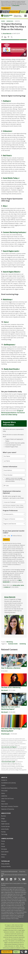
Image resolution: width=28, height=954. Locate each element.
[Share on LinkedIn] (5, 37)
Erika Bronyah (5, 734)
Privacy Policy (22, 871)
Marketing (10, 642)
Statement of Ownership (7, 809)
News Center (4, 804)
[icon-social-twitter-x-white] (19, 879)
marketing (23, 644)
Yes (5, 535)
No (9, 535)
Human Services (5, 826)
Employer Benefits (6, 866)
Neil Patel (6, 155)
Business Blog (10, 21)
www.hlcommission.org (7, 761)
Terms (2, 873)
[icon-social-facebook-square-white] (2, 879)
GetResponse (9, 344)
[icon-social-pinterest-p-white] (15, 879)
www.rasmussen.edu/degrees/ (9, 747)
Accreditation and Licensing (8, 782)
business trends (13, 644)
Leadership (4, 796)
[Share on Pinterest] (8, 37)
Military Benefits (5, 863)
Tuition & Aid (5, 861)
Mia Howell (4, 690)
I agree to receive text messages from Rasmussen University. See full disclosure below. (15, 479)
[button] (25, 16)
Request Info (14, 12)
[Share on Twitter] (12, 37)
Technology (4, 834)
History (3, 793)
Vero (5, 322)
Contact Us (4, 780)
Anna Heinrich (7, 33)
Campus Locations (7, 838)
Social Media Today (10, 178)
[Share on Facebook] (2, 37)
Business (3, 816)
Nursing (3, 831)
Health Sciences (5, 823)
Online (3, 857)
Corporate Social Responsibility (9, 788)
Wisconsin (3, 854)
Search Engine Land (10, 251)
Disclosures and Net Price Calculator (9, 871)
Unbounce (7, 131)
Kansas (3, 846)
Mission (3, 801)
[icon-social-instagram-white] (7, 879)
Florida (3, 841)
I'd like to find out (17, 535)
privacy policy (15, 5)
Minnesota (4, 849)
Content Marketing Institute (14, 232)
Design (3, 818)
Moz (4, 206)
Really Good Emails (11, 369)
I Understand (5, 8)
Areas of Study (6, 813)
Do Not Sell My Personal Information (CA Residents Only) (14, 874)
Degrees (3, 21)
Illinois (2, 844)
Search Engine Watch (11, 272)
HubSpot (6, 101)
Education (3, 821)
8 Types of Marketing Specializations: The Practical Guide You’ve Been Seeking (13, 412)
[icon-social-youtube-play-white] (23, 879)
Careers (3, 785)
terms (22, 585)
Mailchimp (7, 299)
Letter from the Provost (7, 798)
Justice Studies (5, 829)
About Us (4, 777)
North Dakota (4, 851)
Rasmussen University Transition (9, 806)
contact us (7, 587)
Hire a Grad (4, 790)
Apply (22, 12)
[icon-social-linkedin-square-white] (11, 879)
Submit (6, 539)
